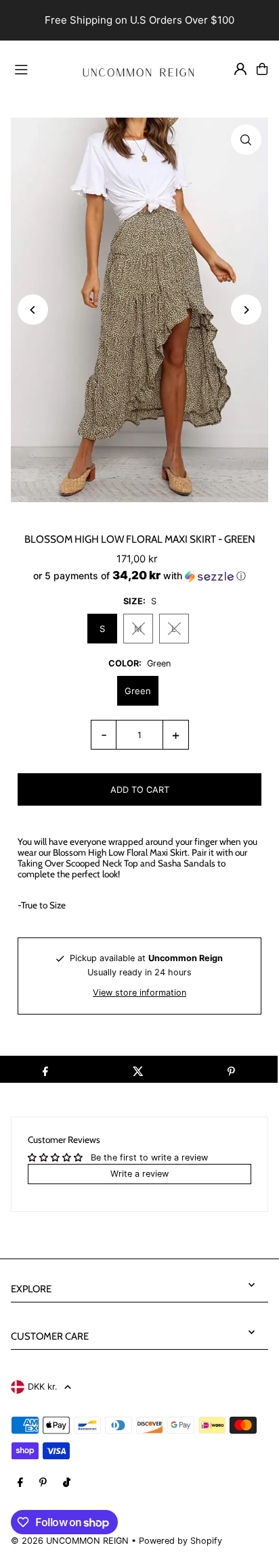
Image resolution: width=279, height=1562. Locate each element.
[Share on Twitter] (137, 1069)
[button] (139, 576)
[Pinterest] (43, 1483)
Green (138, 690)
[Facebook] (20, 1483)
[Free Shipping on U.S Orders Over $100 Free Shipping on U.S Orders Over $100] (139, 20)
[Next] (246, 310)
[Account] (240, 69)
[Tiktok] (66, 1483)
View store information (139, 992)
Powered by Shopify (180, 1541)
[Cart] (262, 69)
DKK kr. (43, 1387)
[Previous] (33, 310)
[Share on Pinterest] (231, 1069)
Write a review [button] (139, 1174)
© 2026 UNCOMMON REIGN (70, 1541)
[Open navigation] (37, 68)
